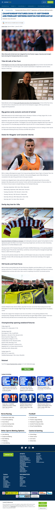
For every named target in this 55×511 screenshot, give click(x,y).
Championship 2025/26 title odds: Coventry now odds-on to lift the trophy (9, 388)
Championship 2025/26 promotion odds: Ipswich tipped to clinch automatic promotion (26, 388)
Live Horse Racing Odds (8, 424)
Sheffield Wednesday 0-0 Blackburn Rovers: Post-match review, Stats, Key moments (26, 405)
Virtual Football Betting (36, 426)
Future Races (5, 422)
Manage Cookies (43, 508)
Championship (9, 10)
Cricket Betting (6, 443)
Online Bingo (33, 434)
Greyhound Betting (7, 436)
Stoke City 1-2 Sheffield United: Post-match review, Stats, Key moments (9, 405)
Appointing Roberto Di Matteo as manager (12, 241)
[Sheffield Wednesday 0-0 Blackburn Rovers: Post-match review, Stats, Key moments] (27, 398)
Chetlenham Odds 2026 (8, 417)
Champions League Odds (36, 422)
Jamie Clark (4, 26)
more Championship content (14, 364)
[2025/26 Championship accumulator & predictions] (45, 381)
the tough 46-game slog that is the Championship (26, 103)
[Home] (2, 10)
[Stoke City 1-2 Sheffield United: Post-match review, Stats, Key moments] (10, 398)
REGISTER (50, 2)
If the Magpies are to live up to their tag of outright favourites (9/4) (19, 64)
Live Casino (33, 438)
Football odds (33, 417)
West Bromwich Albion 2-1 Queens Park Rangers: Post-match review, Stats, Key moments (45, 405)
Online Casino (33, 436)
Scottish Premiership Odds (37, 424)
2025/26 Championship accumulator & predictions (44, 387)
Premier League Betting (36, 419)
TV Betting (4, 441)
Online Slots (33, 441)
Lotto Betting (5, 434)
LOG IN (44, 2)
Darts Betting (5, 438)
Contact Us (8, 454)
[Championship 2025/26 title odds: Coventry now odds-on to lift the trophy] (10, 381)
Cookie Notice (13, 506)
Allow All (42, 502)
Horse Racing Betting (7, 419)
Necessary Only (43, 505)
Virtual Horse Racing (7, 426)
